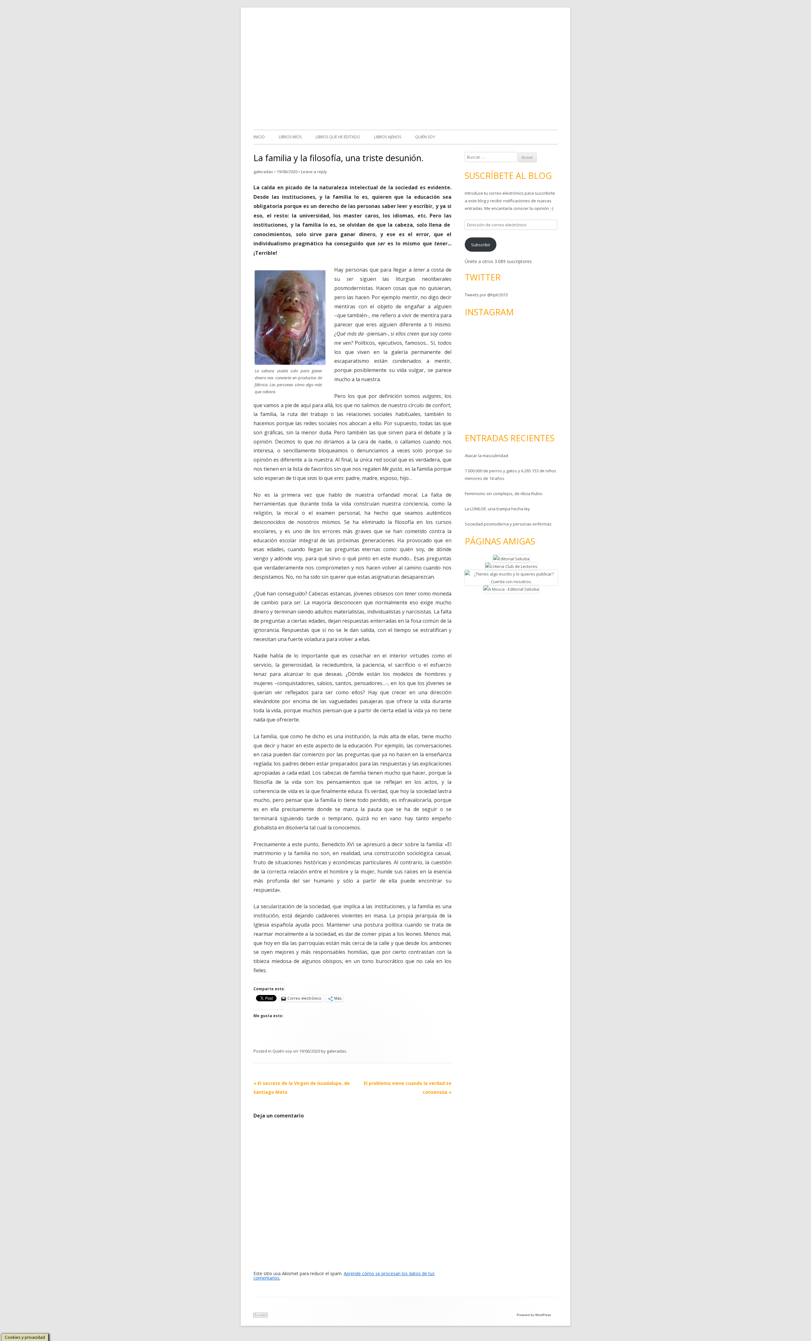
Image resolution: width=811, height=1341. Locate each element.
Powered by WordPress (534, 1315)
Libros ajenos (387, 137)
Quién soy (425, 137)
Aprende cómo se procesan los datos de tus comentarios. (344, 1275)
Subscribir (480, 245)
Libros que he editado (338, 137)
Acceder (260, 1315)
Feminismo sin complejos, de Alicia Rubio (503, 493)
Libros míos (290, 137)
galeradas (263, 171)
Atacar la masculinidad (486, 455)
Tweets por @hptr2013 (486, 295)
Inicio (259, 137)
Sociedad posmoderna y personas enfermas (508, 524)
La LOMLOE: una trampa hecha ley (497, 509)
